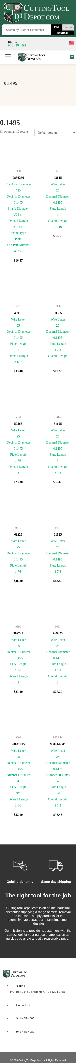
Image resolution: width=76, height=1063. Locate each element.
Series (68, 27)
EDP (57, 27)
